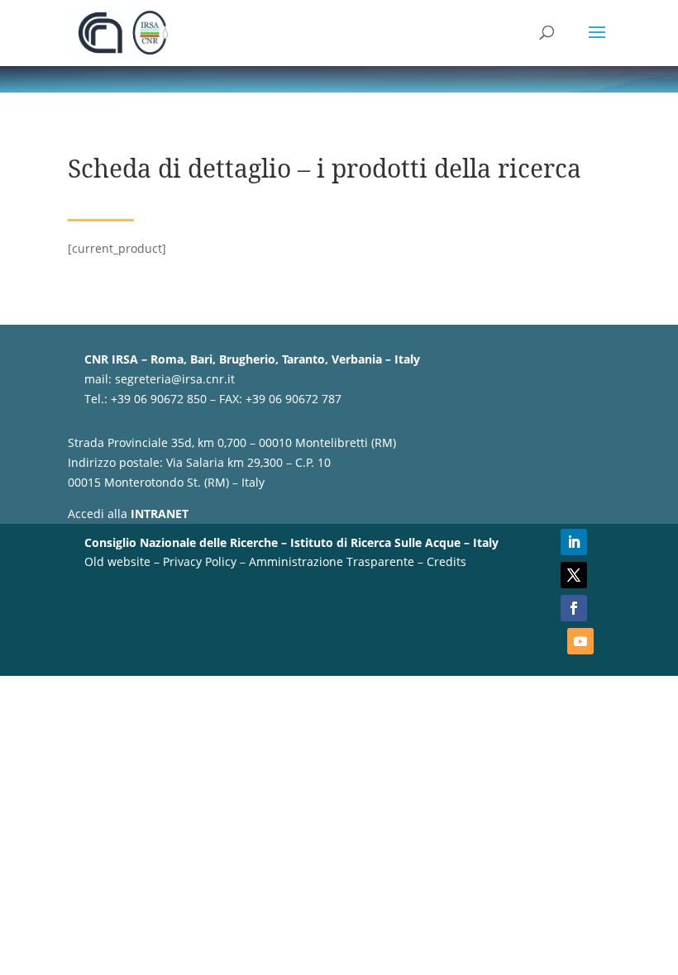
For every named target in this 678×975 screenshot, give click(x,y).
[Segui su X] (574, 575)
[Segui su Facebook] (574, 608)
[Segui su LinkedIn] (574, 542)
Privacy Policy (199, 561)
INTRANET (160, 513)
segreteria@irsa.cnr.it (175, 379)
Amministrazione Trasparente (331, 561)
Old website (117, 561)
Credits (446, 561)
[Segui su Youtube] (580, 641)
